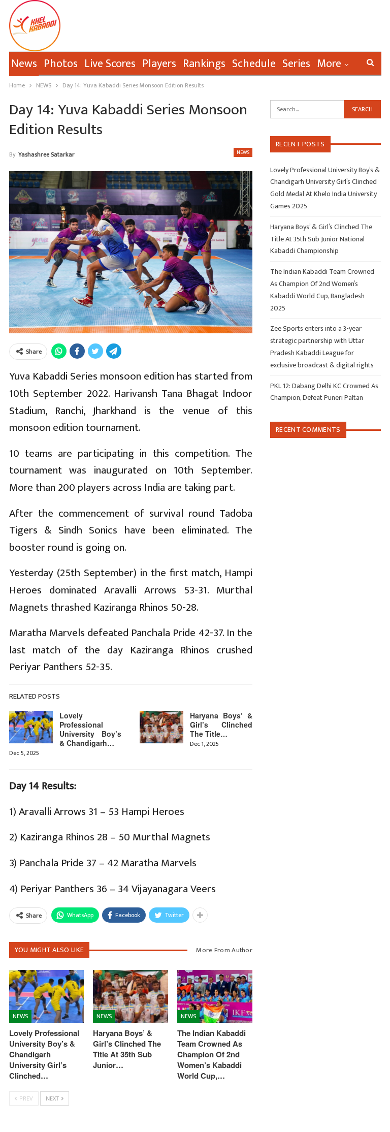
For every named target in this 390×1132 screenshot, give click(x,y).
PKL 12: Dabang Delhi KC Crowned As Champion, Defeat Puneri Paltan (324, 392)
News (24, 63)
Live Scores (110, 63)
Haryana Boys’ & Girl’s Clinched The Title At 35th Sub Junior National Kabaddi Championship (321, 239)
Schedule (254, 63)
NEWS (243, 152)
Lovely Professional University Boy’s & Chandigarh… (90, 729)
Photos (61, 63)
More (329, 63)
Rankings (204, 63)
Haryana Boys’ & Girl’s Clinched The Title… (221, 724)
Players (159, 63)
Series (296, 63)
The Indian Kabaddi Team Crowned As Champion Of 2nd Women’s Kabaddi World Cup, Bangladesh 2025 (322, 289)
